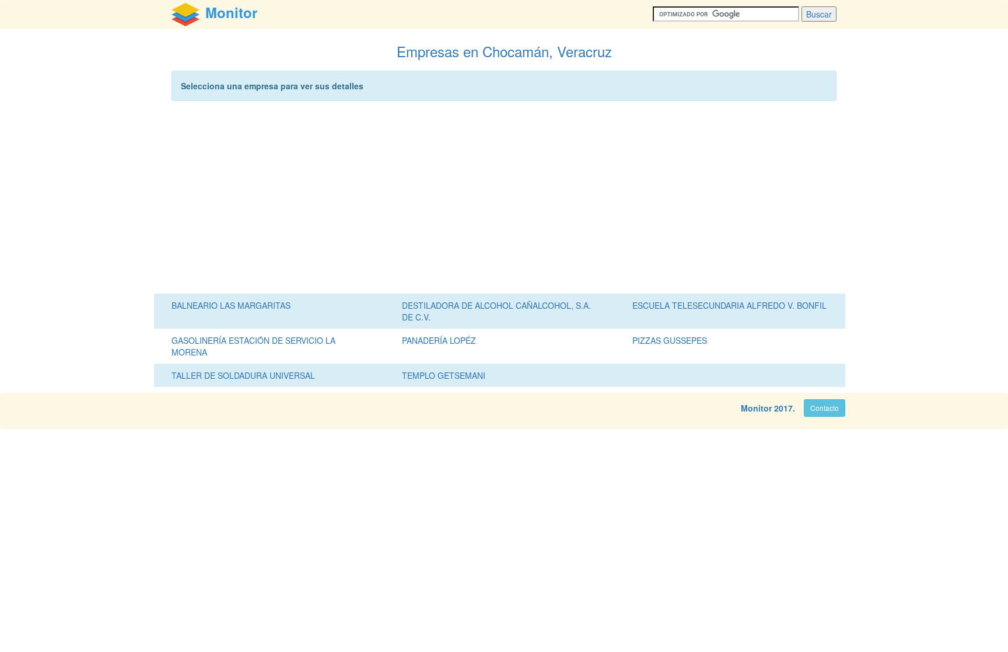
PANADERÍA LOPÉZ (439, 340)
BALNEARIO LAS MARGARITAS (231, 305)
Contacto (824, 408)
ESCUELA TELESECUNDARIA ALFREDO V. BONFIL (729, 305)
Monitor (756, 408)
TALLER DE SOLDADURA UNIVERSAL (243, 375)
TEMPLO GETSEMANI (443, 375)
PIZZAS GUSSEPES (669, 340)
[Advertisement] (504, 200)
